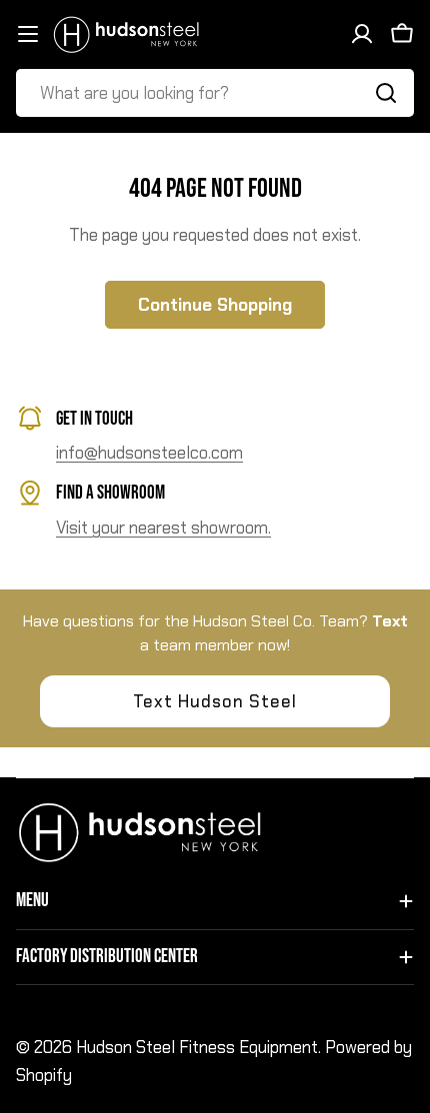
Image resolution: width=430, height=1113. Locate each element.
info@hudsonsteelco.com (149, 453)
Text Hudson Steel (215, 701)
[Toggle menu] (28, 34)
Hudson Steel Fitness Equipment (197, 1047)
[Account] (362, 34)
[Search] (386, 93)
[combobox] (215, 93)
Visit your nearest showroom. (163, 528)
